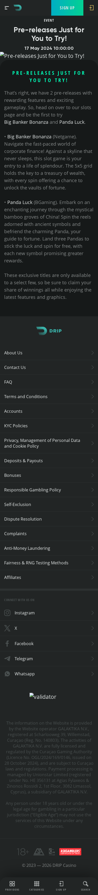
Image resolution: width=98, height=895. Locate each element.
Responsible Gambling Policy (32, 490)
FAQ (8, 382)
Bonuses (12, 475)
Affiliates (12, 577)
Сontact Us (15, 367)
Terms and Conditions (26, 396)
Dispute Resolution (23, 519)
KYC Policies (16, 426)
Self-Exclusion (17, 504)
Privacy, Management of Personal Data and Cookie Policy (42, 443)
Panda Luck (71, 122)
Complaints (15, 533)
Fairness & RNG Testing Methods (36, 563)
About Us (13, 353)
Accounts (13, 411)
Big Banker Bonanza (26, 122)
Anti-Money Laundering (27, 548)
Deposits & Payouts (23, 461)
